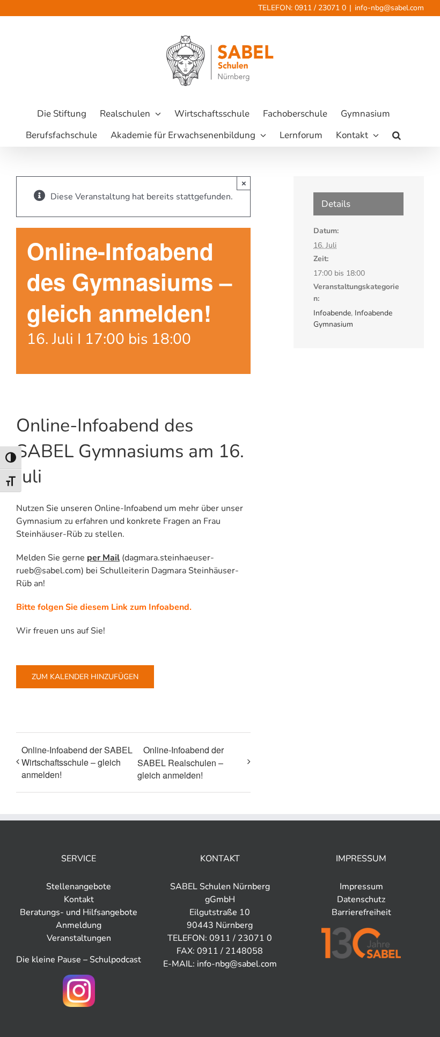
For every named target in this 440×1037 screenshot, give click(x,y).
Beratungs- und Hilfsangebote (78, 912)
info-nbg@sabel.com (389, 8)
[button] (396, 135)
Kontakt (79, 899)
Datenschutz (361, 899)
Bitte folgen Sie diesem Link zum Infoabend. (104, 607)
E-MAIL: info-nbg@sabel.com (220, 964)
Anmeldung (78, 925)
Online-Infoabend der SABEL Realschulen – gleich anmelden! (180, 762)
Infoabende (332, 313)
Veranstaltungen (79, 938)
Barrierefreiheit (361, 912)
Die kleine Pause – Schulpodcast (78, 960)
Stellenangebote (78, 886)
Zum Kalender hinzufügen (85, 676)
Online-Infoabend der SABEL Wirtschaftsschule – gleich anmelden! (77, 762)
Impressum (361, 886)
